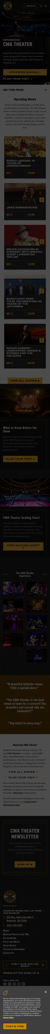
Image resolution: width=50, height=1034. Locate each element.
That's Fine (15, 1026)
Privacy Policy (8, 1017)
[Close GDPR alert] (46, 992)
